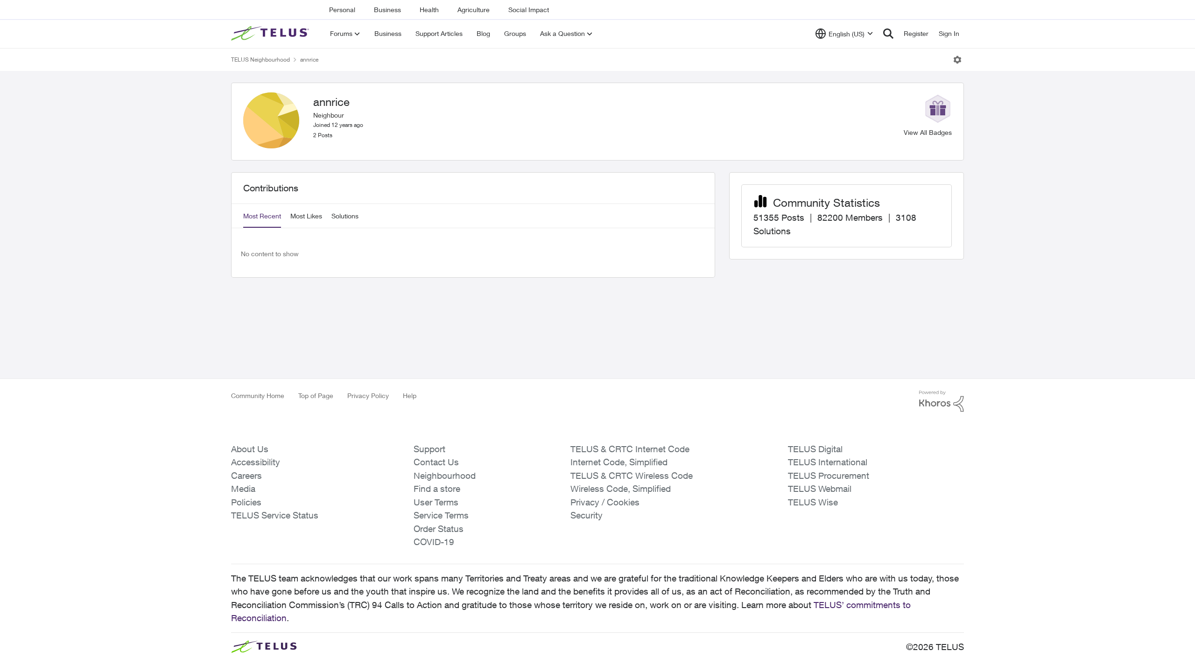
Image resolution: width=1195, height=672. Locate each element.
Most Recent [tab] (262, 216)
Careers (246, 475)
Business (387, 10)
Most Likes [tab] (306, 216)
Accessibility (255, 462)
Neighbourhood (445, 475)
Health (429, 10)
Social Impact (528, 10)
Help (409, 395)
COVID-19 (434, 542)
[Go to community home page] (271, 33)
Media (243, 488)
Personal (342, 10)
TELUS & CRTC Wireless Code (631, 475)
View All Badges (928, 132)
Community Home (257, 395)
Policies (246, 502)
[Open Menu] (957, 59)
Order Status (439, 529)
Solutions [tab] (344, 216)
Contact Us (436, 462)
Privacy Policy (368, 395)
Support (429, 449)
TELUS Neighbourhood (260, 59)
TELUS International (827, 462)
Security (586, 515)
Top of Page (315, 395)
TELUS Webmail (819, 488)
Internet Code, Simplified (619, 462)
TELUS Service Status (274, 515)
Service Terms (441, 515)
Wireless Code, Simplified (620, 488)
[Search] (888, 33)
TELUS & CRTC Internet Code (629, 449)
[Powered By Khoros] (941, 401)
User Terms (436, 502)
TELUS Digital (815, 449)
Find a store (437, 488)
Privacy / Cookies (605, 502)
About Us (249, 449)
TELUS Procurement (828, 475)
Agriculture (473, 10)
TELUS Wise (813, 502)
